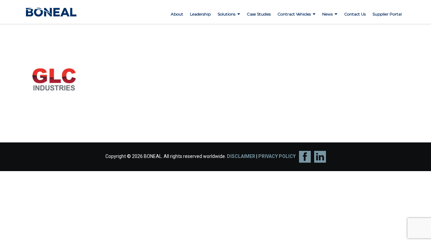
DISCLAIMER (241, 156)
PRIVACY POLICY (277, 156)
